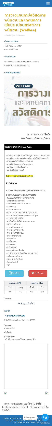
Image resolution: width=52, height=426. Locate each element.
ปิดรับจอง (39, 273)
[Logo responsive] (8, 3)
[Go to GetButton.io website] (45, 423)
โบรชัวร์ (15, 273)
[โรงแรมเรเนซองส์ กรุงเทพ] (5, 393)
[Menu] (48, 3)
